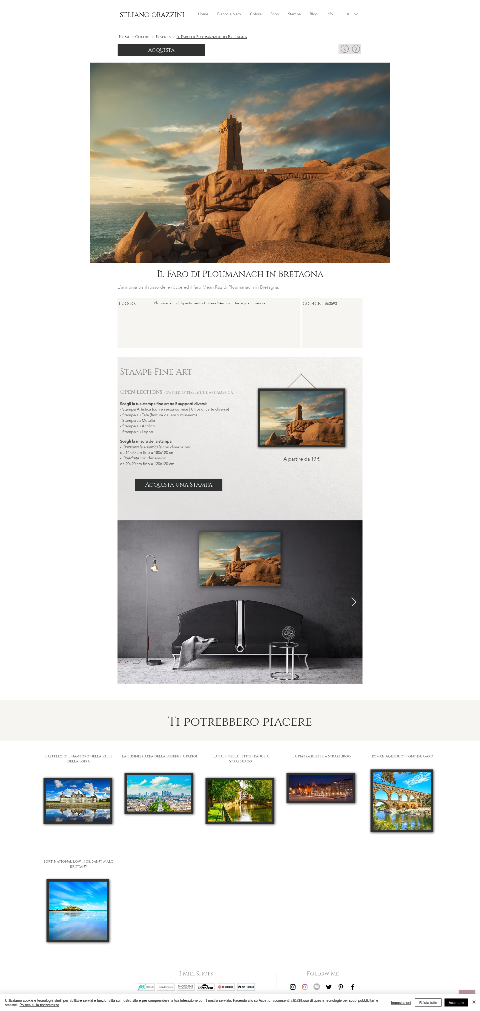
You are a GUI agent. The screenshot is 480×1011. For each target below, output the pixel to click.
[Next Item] (354, 602)
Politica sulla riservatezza (39, 1004)
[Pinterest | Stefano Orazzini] (340, 987)
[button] (275, 14)
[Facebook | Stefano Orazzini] (352, 987)
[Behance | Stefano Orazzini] (316, 987)
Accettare (456, 1002)
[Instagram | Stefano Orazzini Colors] (304, 987)
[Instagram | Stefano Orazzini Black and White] (292, 987)
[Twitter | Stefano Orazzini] (328, 987)
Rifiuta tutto (428, 1002)
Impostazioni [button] (401, 1002)
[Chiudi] (474, 1002)
